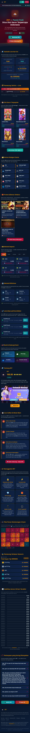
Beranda (2, 718)
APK (21, 2)
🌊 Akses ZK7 (15, 405)
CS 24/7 (7, 719)
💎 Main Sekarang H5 (15, 41)
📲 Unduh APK (8, 702)
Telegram (18, 718)
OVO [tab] (19, 254)
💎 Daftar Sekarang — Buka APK (15, 461)
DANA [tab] (9, 254)
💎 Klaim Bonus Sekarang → (15, 239)
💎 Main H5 (22, 702)
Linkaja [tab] (14, 254)
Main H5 (7, 718)
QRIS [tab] (24, 254)
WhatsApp (23, 718)
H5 (26, 2)
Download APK (12, 718)
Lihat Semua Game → (15, 150)
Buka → (25, 320)
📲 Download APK (15, 37)
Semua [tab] (3, 254)
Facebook (3, 719)
